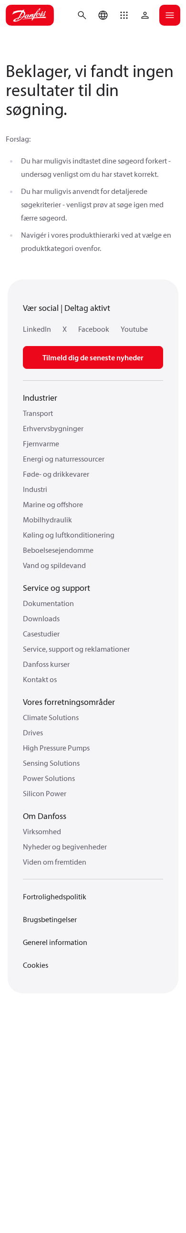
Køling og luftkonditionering (68, 534)
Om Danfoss (44, 815)
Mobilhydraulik (47, 519)
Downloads (41, 618)
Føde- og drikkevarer (56, 474)
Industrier (40, 397)
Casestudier (41, 633)
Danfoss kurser (46, 664)
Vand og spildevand (54, 565)
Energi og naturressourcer (63, 458)
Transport (38, 413)
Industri (35, 489)
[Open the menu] (169, 15)
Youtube (134, 329)
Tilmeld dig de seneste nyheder (93, 357)
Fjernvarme (41, 443)
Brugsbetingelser (50, 919)
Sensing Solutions (51, 763)
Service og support (56, 587)
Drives (33, 732)
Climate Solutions (51, 717)
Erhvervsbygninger (53, 428)
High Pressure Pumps (56, 747)
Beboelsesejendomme (58, 550)
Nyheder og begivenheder (65, 846)
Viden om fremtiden (54, 862)
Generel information (55, 942)
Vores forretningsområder (69, 701)
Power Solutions (49, 778)
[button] (124, 15)
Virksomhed (42, 831)
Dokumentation (48, 603)
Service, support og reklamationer (76, 649)
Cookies (35, 965)
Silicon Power (44, 793)
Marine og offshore (53, 504)
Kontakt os (40, 679)
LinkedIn (37, 329)
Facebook (93, 329)
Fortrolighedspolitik (54, 896)
